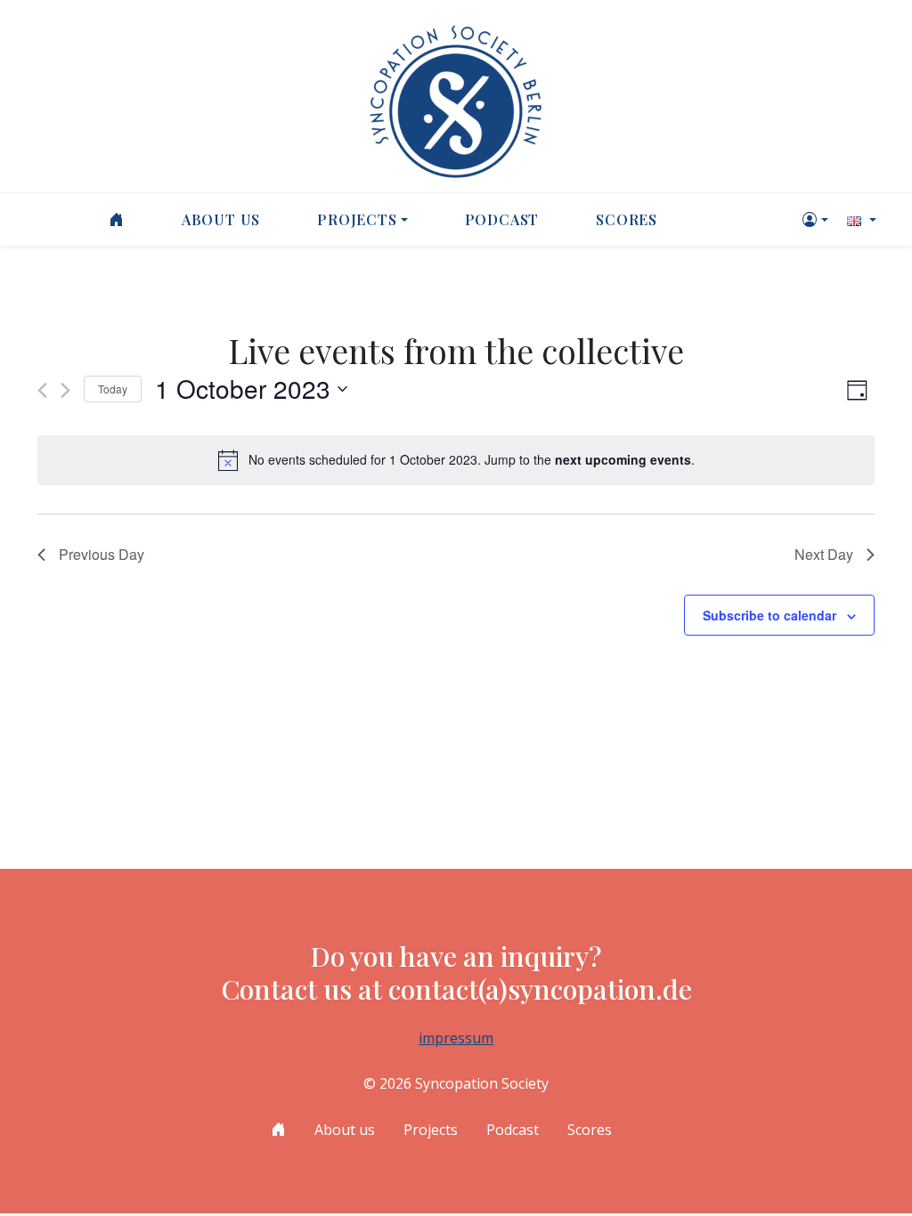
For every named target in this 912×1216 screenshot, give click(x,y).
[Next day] (65, 390)
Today (112, 388)
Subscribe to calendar (769, 615)
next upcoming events (623, 459)
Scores (626, 219)
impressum (456, 1038)
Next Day (823, 554)
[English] (859, 219)
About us (221, 219)
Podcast (502, 219)
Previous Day (101, 554)
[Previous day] (42, 390)
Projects (356, 219)
